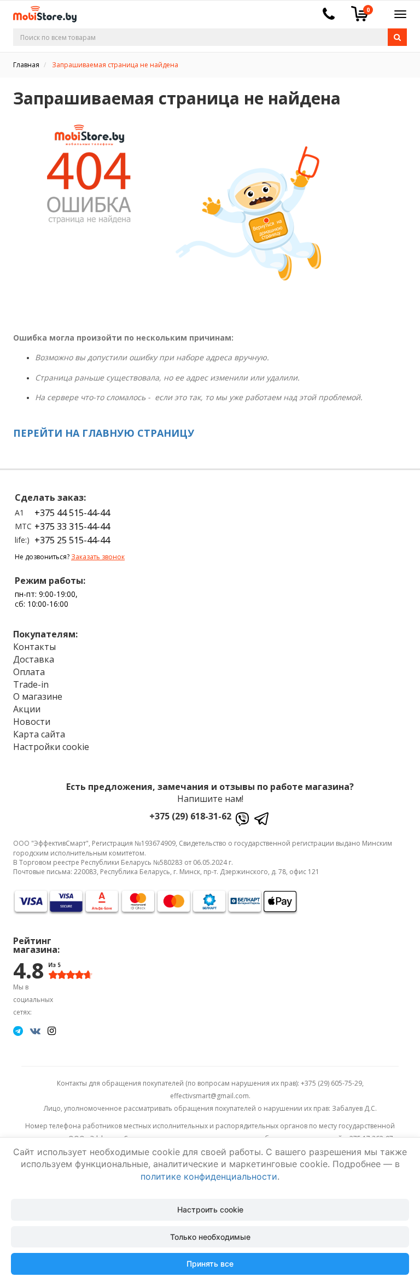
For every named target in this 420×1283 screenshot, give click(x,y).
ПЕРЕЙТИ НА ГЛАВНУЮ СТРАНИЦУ (103, 433)
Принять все (210, 1263)
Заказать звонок (98, 556)
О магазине (37, 696)
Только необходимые (210, 1236)
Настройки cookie (51, 747)
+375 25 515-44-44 (72, 540)
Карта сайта (39, 734)
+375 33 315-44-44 (72, 526)
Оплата (29, 672)
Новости (31, 722)
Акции (26, 709)
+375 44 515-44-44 (72, 513)
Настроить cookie (210, 1209)
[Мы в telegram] (18, 1030)
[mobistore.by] (41, 10)
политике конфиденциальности (209, 1176)
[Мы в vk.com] (35, 1030)
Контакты (34, 647)
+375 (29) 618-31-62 (190, 816)
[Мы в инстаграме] (52, 1030)
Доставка (33, 659)
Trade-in (31, 684)
